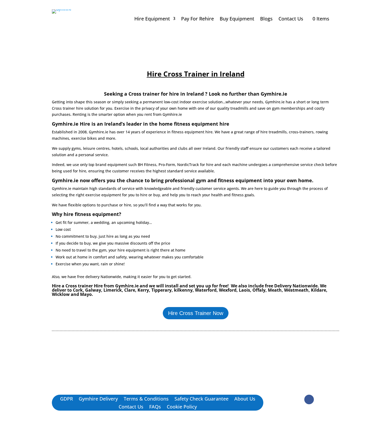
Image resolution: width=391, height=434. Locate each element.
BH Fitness (147, 164)
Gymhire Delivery (98, 399)
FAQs (155, 407)
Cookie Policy (182, 407)
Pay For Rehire (197, 19)
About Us (244, 399)
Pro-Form (167, 164)
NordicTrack (188, 164)
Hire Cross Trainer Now (195, 313)
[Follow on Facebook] (309, 399)
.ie (69, 188)
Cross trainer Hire (84, 286)
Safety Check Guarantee (201, 399)
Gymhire (59, 188)
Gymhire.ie (274, 94)
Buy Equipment (237, 19)
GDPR (66, 399)
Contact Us (290, 19)
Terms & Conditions (146, 399)
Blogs (266, 19)
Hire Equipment (152, 19)
